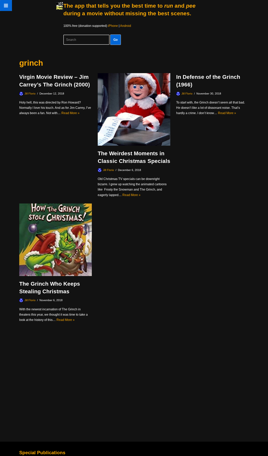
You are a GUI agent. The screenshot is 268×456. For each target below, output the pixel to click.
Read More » (70, 113)
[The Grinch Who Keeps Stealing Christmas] (55, 239)
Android (125, 25)
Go (115, 39)
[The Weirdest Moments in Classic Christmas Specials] (134, 109)
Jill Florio (30, 93)
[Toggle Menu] (6, 5)
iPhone (113, 25)
